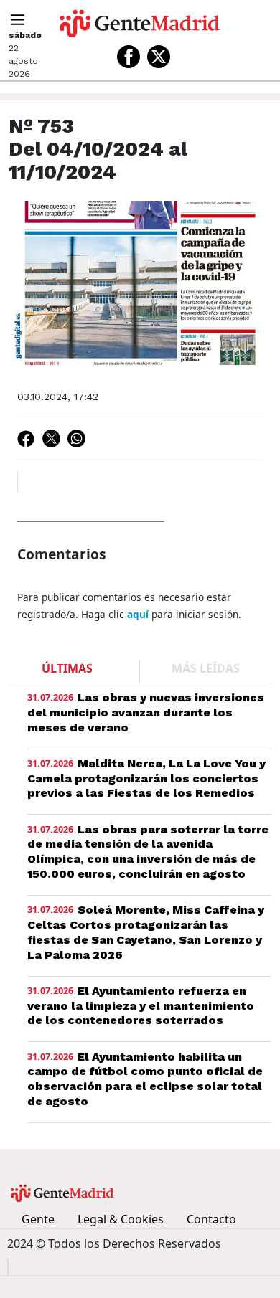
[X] (158, 56)
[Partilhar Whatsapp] (76, 438)
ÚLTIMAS (67, 668)
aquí (138, 614)
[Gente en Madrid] (140, 24)
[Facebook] (128, 56)
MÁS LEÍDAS (206, 668)
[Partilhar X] (51, 438)
